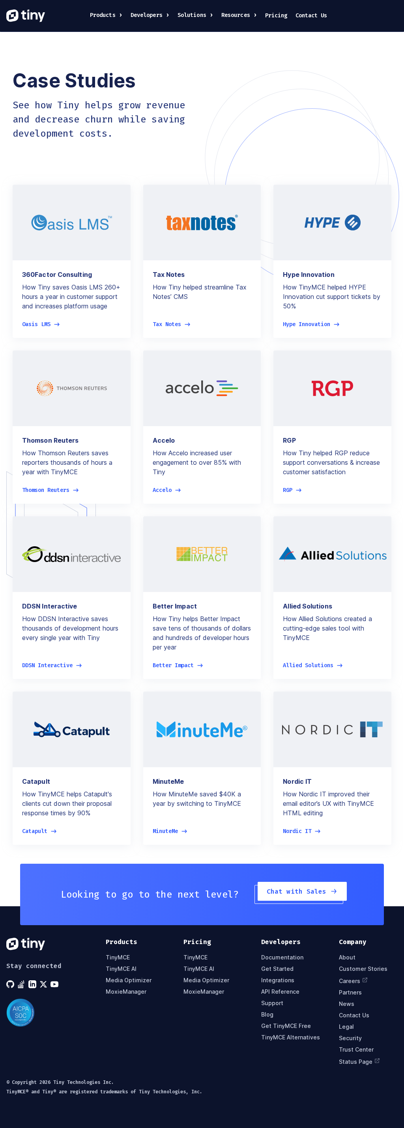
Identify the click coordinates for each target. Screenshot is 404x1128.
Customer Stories (363, 968)
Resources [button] (235, 15)
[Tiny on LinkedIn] (33, 984)
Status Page (355, 1061)
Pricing (276, 15)
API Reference (280, 991)
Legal (346, 1026)
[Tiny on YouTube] (55, 984)
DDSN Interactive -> (52, 665)
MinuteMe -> (170, 831)
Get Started (277, 968)
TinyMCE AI (121, 968)
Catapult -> (39, 831)
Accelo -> (167, 490)
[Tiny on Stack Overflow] (22, 984)
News (346, 1003)
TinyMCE (118, 957)
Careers (349, 981)
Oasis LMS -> (41, 324)
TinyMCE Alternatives (290, 1037)
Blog (267, 1014)
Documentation (282, 957)
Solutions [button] (192, 15)
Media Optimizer (129, 980)
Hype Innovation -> (311, 324)
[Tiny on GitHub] (11, 984)
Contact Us (311, 15)
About (347, 957)
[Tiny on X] (44, 984)
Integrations (277, 980)
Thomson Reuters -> (50, 490)
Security (350, 1038)
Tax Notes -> (172, 324)
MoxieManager (126, 991)
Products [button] (103, 15)
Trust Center (356, 1049)
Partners (350, 992)
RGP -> (292, 490)
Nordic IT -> (302, 831)
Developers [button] (147, 15)
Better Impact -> (178, 665)
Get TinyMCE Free (286, 1025)
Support (272, 1003)
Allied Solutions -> (313, 665)
